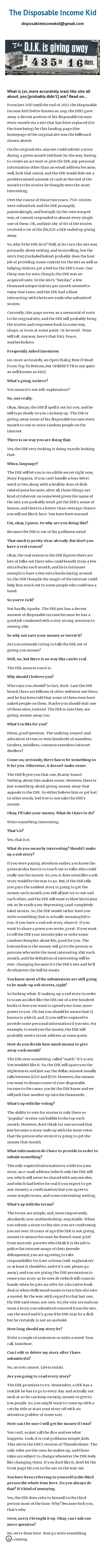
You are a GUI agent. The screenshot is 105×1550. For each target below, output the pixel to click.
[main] (52, 17)
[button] (9, 1540)
